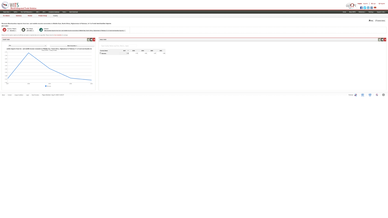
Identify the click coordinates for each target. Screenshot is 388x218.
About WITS (352, 12)
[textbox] (119, 46)
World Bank (384, 95)
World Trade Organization (377, 95)
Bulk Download (73, 12)
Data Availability (58, 35)
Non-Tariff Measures (26, 12)
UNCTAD (363, 95)
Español (365, 3)
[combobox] (27, 46)
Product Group (42, 16)
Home (344, 12)
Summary (19, 16)
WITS (20, 5)
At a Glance (6, 16)
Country (55, 16)
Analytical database (54, 12)
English (360, 3)
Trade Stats (6, 12)
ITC (356, 95)
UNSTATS (370, 95)
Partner (30, 16)
